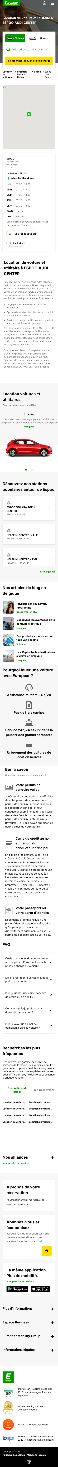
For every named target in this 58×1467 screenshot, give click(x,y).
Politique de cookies (14, 1454)
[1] (26, 469)
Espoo (37, 71)
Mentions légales (36, 1454)
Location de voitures (7, 74)
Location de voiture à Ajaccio (41, 1121)
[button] (29, 114)
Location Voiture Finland (22, 74)
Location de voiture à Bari (41, 1102)
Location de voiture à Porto (14, 1115)
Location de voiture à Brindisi (14, 1108)
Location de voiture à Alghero (41, 1108)
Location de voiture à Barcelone (14, 1102)
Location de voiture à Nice (41, 1115)
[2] (32, 469)
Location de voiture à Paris (14, 1121)
